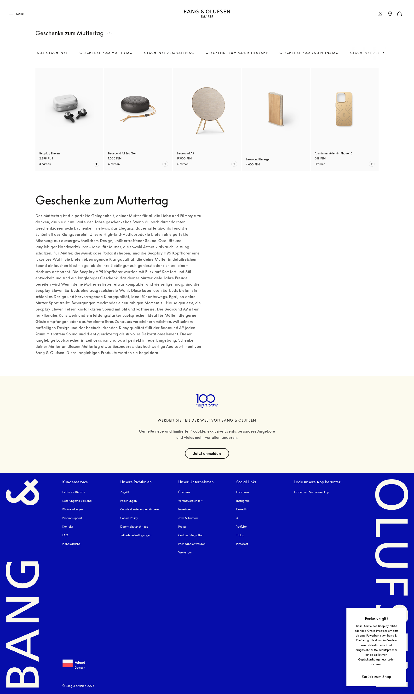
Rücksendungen (72, 509)
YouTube (241, 526)
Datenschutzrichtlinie (134, 526)
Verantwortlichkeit (190, 500)
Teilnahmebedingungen (135, 535)
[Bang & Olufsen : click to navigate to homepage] (207, 14)
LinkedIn (241, 509)
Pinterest (242, 544)
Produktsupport (72, 518)
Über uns (184, 492)
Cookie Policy (129, 518)
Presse (182, 526)
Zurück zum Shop (376, 676)
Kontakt (67, 526)
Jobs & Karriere (188, 518)
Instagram (243, 500)
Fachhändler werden (192, 544)
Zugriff (125, 492)
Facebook (242, 492)
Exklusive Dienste (73, 492)
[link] (380, 14)
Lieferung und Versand (77, 500)
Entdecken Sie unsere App (311, 492)
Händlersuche (71, 544)
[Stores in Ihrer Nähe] (390, 14)
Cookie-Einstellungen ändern (139, 509)
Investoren (185, 509)
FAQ (65, 535)
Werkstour (185, 552)
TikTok (240, 535)
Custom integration (190, 535)
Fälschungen (128, 500)
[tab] (52, 53)
